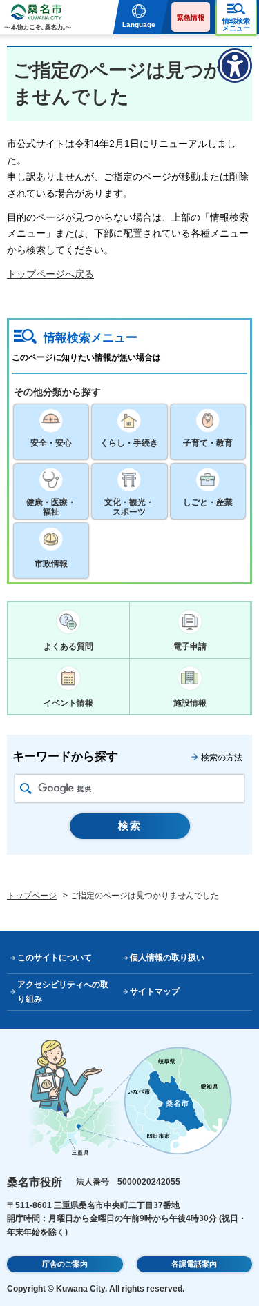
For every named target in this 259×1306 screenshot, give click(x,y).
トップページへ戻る (50, 273)
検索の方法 (221, 757)
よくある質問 (68, 646)
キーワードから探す (65, 756)
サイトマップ (155, 991)
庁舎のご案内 (65, 1264)
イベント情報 (68, 703)
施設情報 (190, 703)
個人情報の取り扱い (167, 957)
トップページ (32, 895)
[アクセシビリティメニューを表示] (235, 65)
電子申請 (190, 646)
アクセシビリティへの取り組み (62, 992)
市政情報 (51, 563)
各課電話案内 (194, 1264)
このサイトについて (54, 957)
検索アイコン (26, 788)
